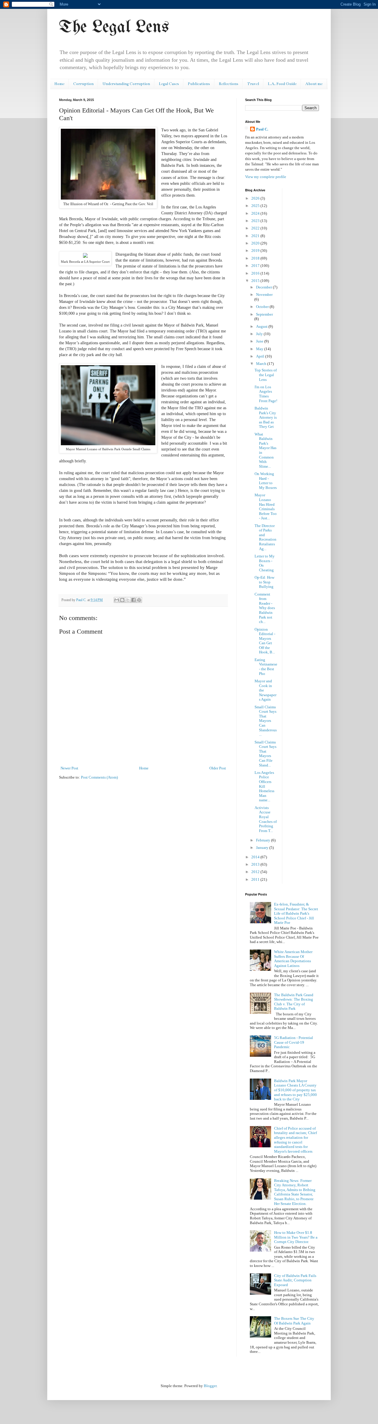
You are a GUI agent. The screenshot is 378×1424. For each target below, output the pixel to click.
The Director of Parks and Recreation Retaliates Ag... (265, 537)
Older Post (217, 768)
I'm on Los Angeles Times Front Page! (266, 394)
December (264, 287)
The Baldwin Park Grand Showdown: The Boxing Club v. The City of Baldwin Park (293, 1002)
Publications (199, 83)
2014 (255, 857)
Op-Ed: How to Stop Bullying (264, 582)
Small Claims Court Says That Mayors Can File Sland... (265, 753)
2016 (255, 273)
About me (313, 83)
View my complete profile (265, 176)
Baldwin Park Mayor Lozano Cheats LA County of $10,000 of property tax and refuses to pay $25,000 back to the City (295, 1090)
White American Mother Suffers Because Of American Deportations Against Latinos (293, 959)
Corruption (83, 83)
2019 (255, 250)
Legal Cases (169, 83)
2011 (255, 879)
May (260, 349)
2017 (255, 265)
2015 (255, 280)
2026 (255, 198)
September (264, 314)
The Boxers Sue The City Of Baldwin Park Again (294, 1320)
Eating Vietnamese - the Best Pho (266, 667)
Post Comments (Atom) (99, 777)
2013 (255, 864)
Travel (253, 83)
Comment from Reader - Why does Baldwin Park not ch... (265, 608)
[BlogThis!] (122, 600)
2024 (255, 213)
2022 (255, 228)
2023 (255, 220)
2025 (255, 205)
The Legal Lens (114, 27)
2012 (255, 872)
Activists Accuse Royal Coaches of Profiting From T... (266, 819)
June (260, 341)
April (260, 356)
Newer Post (69, 768)
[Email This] (117, 600)
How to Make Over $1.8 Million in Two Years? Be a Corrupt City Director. (295, 1237)
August (262, 326)
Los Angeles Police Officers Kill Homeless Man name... (264, 786)
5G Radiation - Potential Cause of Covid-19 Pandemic (293, 1042)
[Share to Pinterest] (139, 600)
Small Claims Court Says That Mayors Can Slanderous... (266, 721)
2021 (255, 236)
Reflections (228, 83)
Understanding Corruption (126, 83)
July (260, 334)
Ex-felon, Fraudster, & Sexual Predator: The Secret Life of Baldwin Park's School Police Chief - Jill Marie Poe (296, 913)
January (262, 847)
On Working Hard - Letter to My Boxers (266, 481)
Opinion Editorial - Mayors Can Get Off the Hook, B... (265, 641)
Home (59, 83)
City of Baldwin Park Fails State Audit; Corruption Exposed (295, 1280)
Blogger (210, 1386)
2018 (255, 258)
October (263, 306)
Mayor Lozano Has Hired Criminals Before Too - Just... (266, 506)
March (261, 363)
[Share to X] (128, 600)
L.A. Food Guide (282, 83)
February (263, 840)
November (264, 294)
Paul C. (262, 129)
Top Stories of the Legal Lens (266, 374)
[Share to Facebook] (133, 600)
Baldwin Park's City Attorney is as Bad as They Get (266, 417)
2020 (255, 243)
